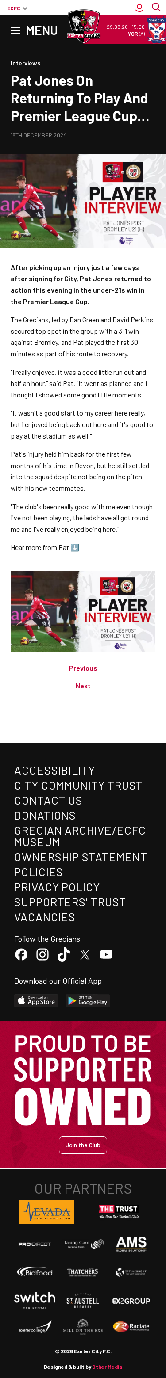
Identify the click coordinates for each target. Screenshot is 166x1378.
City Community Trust (78, 785)
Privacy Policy (57, 886)
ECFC (13, 8)
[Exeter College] (34, 1327)
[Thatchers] (83, 1272)
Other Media (107, 1366)
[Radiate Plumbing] (131, 1327)
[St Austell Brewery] (83, 1300)
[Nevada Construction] (46, 1212)
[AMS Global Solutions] (131, 1244)
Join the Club (83, 1145)
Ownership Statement (80, 856)
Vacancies (45, 917)
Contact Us (48, 800)
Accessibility (54, 770)
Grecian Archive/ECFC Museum (80, 835)
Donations (45, 815)
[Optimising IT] (131, 1272)
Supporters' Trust (70, 901)
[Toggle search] (157, 8)
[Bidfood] (34, 1272)
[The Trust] (119, 1211)
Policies (38, 871)
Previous (83, 668)
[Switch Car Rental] (34, 1300)
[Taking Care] (83, 1244)
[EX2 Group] (131, 1300)
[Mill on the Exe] (83, 1327)
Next (83, 685)
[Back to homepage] (83, 26)
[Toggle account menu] (139, 8)
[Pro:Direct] (34, 1244)
